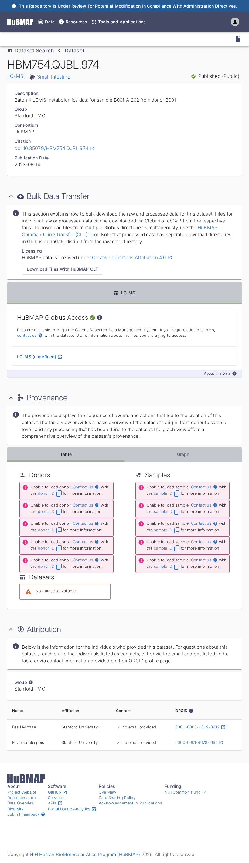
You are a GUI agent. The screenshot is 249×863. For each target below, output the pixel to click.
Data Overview (20, 803)
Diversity (15, 809)
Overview (107, 792)
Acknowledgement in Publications (130, 803)
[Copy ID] (60, 38)
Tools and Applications (122, 21)
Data (50, 21)
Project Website (21, 792)
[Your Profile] (235, 21)
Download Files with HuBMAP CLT (62, 269)
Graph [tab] (183, 454)
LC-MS (15, 76)
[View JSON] (238, 39)
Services (56, 797)
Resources (76, 21)
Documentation (21, 797)
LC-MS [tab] (128, 292)
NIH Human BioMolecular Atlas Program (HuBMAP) (85, 854)
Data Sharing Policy (117, 797)
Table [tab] (66, 454)
